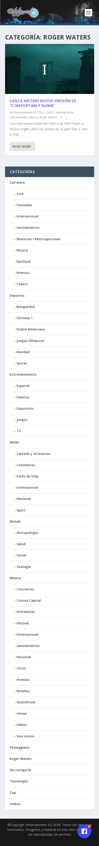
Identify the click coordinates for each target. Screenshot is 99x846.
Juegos (22, 419)
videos (22, 724)
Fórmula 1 (25, 318)
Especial (23, 386)
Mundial (23, 352)
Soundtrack (26, 702)
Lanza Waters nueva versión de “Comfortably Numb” (43, 103)
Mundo (15, 521)
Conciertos (25, 589)
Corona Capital (29, 600)
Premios (23, 273)
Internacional (64, 112)
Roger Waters (48, 117)
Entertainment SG (25, 112)
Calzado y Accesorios (33, 453)
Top (13, 792)
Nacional (24, 261)
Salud (21, 544)
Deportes (17, 295)
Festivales (24, 205)
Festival (23, 623)
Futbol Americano (31, 329)
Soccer (22, 363)
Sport (21, 510)
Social (21, 555)
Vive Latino (25, 736)
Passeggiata (19, 747)
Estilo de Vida (27, 476)
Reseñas (23, 691)
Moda (14, 442)
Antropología (27, 532)
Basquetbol (26, 307)
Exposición (25, 408)
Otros (21, 668)
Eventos (23, 397)
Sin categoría (20, 770)
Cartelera (17, 182)
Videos (15, 804)
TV (19, 431)
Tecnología (19, 781)
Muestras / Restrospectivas (38, 239)
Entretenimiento (23, 374)
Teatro (22, 284)
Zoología (24, 566)
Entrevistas (26, 611)
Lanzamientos (19, 117)
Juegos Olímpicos (30, 340)
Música (33, 117)
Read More (21, 146)
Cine (20, 194)
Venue (21, 713)
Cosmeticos (26, 465)
